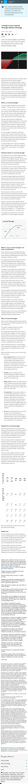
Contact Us (3, 779)
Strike (16, 479)
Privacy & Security (20, 772)
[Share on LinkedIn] (9, 34)
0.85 (20, 494)
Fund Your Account (5, 777)
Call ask (12, 479)
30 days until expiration (3, 494)
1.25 (24, 504)
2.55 (20, 521)
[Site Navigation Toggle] (2, 2)
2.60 (24, 521)
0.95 (24, 494)
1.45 (20, 510)
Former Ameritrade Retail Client (14, 779)
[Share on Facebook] (6, 34)
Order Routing (13, 774)
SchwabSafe (5, 772)
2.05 (7, 504)
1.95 (24, 515)
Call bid (7, 479)
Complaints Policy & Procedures (17, 776)
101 (15, 515)
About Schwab (12, 772)
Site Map (3, 781)
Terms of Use (20, 774)
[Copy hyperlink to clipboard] (16, 34)
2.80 (11, 494)
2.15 (11, 504)
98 (15, 494)
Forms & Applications (15, 777)
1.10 (11, 515)
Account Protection (5, 774)
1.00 (7, 515)
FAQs (21, 777)
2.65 (7, 494)
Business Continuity (5, 776)
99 (15, 504)
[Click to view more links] (26, 760)
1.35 (7, 510)
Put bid (20, 479)
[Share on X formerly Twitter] (3, 34)
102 (15, 521)
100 (15, 510)
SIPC (6, 748)
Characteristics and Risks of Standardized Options (10, 566)
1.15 (20, 504)
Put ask (25, 479)
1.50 (24, 510)
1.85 (20, 515)
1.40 (11, 510)
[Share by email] (13, 34)
